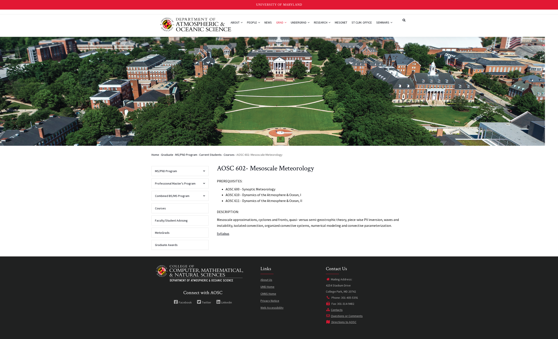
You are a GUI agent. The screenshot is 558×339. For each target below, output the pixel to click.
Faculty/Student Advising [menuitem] (171, 220)
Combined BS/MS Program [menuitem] (170, 197)
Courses (229, 155)
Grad (280, 22)
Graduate (167, 155)
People (252, 22)
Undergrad (299, 22)
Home (155, 155)
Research (321, 22)
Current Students (210, 155)
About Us (266, 280)
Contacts (337, 310)
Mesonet (341, 22)
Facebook (185, 302)
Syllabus (223, 233)
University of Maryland (279, 4)
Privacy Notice (269, 301)
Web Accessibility (272, 308)
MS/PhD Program (186, 155)
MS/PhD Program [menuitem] (164, 172)
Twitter (206, 302)
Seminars (383, 22)
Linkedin (226, 302)
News (268, 22)
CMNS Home (268, 294)
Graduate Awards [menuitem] (166, 245)
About (235, 22)
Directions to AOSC (343, 322)
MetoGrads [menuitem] (162, 233)
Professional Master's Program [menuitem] (173, 184)
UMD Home (267, 287)
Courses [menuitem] (160, 208)
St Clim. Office (362, 22)
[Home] (195, 24)
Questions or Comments (347, 316)
